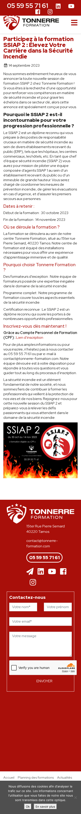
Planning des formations (36, 777)
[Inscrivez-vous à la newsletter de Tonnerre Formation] (30, 571)
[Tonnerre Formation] (31, 22)
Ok (28, 806)
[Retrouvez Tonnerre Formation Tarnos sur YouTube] (71, 6)
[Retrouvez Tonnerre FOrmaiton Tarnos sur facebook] (63, 571)
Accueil (8, 777)
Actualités (64, 777)
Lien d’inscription (29, 337)
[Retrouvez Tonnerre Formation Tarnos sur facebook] (37, 11)
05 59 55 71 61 (27, 5)
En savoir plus (45, 806)
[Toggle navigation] (74, 23)
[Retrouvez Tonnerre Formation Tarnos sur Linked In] (58, 6)
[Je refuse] (75, 797)
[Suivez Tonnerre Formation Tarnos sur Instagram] (50, 11)
